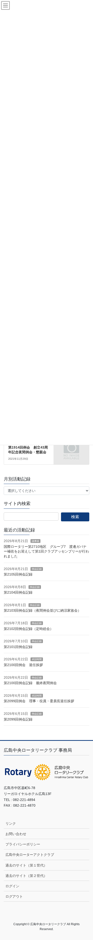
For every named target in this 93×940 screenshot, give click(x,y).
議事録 (35, 541)
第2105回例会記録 (18, 574)
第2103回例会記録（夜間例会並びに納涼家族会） (42, 610)
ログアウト (14, 896)
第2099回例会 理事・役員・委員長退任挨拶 (39, 701)
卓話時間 (37, 659)
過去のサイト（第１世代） (26, 865)
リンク (10, 823)
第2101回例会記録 (18, 647)
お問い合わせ (15, 834)
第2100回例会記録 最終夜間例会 (30, 683)
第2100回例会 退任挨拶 (23, 665)
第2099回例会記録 (18, 719)
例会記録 (37, 569)
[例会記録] (71, 446)
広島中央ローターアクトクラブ (29, 855)
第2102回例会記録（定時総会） (28, 629)
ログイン (12, 886)
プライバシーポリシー (22, 844)
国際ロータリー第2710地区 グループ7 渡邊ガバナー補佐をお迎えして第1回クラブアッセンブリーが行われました (46, 551)
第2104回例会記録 (18, 592)
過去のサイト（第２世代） (26, 876)
